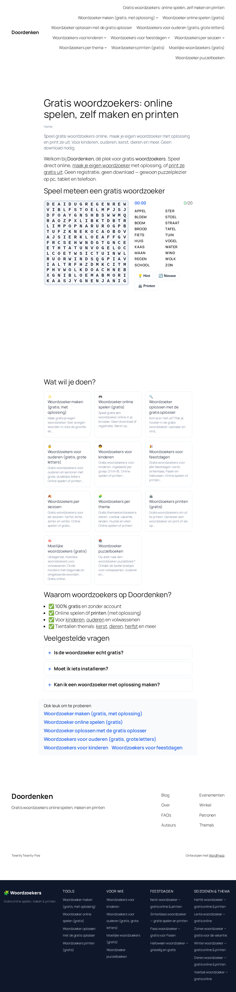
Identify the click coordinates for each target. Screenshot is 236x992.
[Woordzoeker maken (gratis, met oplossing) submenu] (157, 17)
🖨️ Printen (146, 286)
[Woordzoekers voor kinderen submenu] (105, 37)
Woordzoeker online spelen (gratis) (193, 17)
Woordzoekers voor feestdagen (138, 37)
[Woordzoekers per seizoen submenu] (223, 37)
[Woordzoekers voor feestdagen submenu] (169, 37)
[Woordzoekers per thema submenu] (105, 47)
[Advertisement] (118, 340)
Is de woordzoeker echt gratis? (88, 652)
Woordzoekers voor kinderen (78, 37)
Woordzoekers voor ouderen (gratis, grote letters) (180, 27)
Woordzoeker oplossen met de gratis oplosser (91, 27)
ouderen (95, 619)
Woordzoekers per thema (81, 47)
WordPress (216, 855)
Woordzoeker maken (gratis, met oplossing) (116, 17)
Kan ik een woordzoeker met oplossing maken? (107, 684)
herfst (131, 626)
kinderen (75, 619)
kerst (101, 626)
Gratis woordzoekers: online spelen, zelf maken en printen (173, 7)
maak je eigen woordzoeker (101, 165)
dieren (116, 626)
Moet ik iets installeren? (81, 668)
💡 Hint (144, 276)
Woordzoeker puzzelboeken (199, 57)
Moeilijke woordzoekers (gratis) (196, 47)
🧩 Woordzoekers (22, 893)
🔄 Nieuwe (167, 276)
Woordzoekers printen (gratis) (138, 47)
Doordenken (25, 32)
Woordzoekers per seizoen (197, 37)
